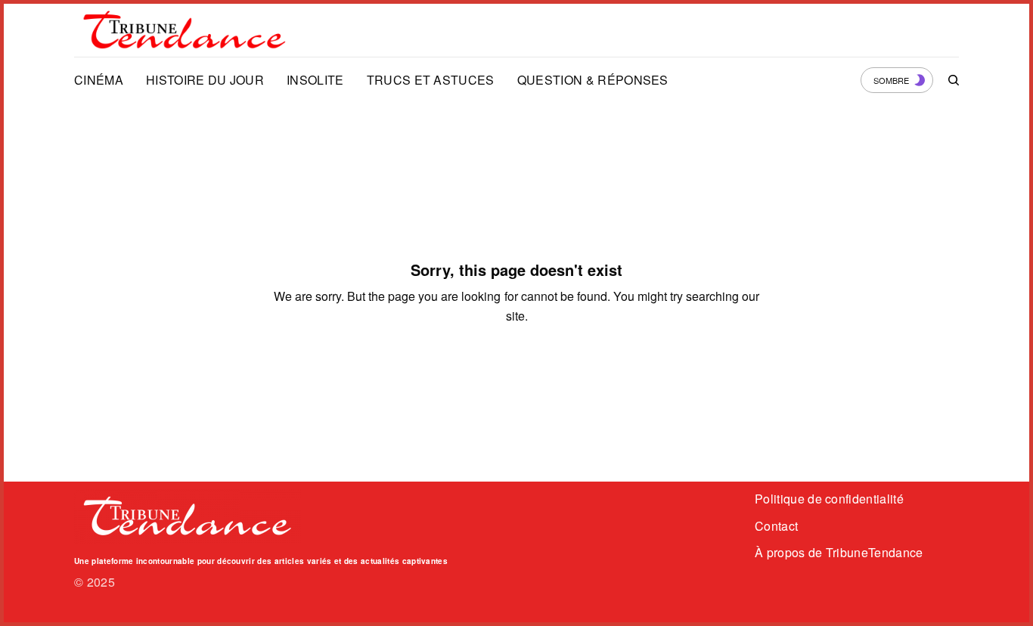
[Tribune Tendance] (184, 30)
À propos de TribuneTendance (839, 552)
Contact (776, 526)
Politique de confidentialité (829, 498)
